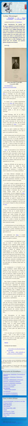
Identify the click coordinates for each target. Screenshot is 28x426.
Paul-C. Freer (6, 414)
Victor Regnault (6, 406)
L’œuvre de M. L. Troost (8, 411)
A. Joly (5, 416)
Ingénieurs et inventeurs (8, 386)
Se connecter (11, 423)
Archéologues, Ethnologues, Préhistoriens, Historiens (13, 378)
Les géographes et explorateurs (10, 393)
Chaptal (5, 409)
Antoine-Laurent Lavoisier (10, 389)
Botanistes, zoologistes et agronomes (11, 381)
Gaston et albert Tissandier (9, 384)
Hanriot (6, 26)
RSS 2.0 (21, 423)
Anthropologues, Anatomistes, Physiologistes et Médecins (14, 375)
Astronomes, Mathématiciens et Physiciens (13, 379)
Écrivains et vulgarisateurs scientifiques (12, 383)
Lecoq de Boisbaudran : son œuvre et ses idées (14, 401)
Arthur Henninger (7, 404)
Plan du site (4, 423)
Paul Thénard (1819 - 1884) (9, 408)
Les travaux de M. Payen (9, 413)
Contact (16, 423)
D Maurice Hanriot (7, 403)
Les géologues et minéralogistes (10, 394)
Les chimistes (6, 388)
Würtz (4, 93)
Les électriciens (6, 391)
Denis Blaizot (19, 22)
